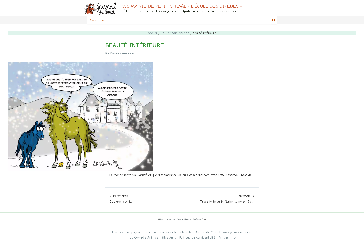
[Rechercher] (274, 20)
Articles (224, 237)
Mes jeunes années (236, 232)
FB (234, 237)
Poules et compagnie (126, 232)
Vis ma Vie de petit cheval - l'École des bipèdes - (182, 6)
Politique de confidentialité (197, 237)
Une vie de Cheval (207, 232)
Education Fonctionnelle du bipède (167, 232)
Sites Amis (169, 237)
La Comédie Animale (144, 237)
